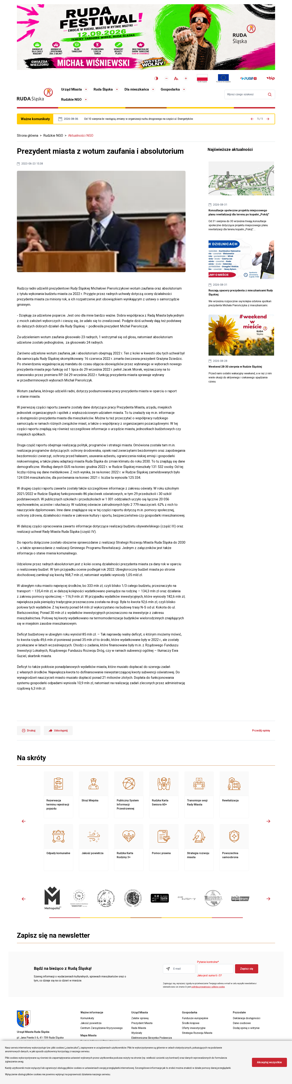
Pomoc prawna (164, 847)
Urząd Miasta (71, 89)
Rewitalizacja (234, 794)
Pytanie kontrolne (208, 962)
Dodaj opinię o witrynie (246, 1028)
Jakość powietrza (93, 847)
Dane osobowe (242, 1023)
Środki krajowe (190, 1023)
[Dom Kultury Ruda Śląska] (187, 898)
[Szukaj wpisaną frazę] (270, 94)
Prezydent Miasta (141, 1023)
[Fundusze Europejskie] (223, 78)
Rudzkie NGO (71, 99)
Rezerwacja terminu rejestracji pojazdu (58, 794)
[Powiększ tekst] (185, 78)
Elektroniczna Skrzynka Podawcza (151, 1037)
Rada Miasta (138, 1028)
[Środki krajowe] (202, 78)
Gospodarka (170, 89)
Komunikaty (87, 1018)
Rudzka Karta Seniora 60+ (164, 794)
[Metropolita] (52, 898)
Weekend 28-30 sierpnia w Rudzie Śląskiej (241, 349)
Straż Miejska (93, 794)
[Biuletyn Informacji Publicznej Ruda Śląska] (270, 78)
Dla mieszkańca (137, 89)
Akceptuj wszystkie (269, 1062)
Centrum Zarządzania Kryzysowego (101, 1028)
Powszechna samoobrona (234, 847)
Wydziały (136, 1033)
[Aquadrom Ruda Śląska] (240, 898)
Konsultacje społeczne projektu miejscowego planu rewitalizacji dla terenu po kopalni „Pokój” (241, 194)
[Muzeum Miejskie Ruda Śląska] (106, 898)
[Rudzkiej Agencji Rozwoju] (79, 898)
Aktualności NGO (80, 135)
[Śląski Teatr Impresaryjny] (160, 898)
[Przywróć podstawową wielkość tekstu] (176, 78)
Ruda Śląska (103, 89)
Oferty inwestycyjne (193, 1028)
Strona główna (27, 135)
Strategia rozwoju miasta (199, 847)
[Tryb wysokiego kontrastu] (156, 78)
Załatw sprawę (140, 1018)
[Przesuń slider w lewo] (23, 821)
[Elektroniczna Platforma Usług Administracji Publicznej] (248, 78)
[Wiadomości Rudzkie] (213, 898)
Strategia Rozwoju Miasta (197, 1033)
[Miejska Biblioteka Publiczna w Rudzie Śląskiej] (133, 898)
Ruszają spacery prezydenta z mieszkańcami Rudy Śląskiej (241, 273)
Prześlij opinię (261, 730)
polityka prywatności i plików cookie (208, 987)
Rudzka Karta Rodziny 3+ (128, 847)
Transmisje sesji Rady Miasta (199, 794)
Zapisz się (246, 968)
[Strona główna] (35, 94)
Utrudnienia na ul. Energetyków (138, 119)
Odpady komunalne (58, 847)
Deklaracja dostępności (246, 1018)
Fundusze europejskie (195, 1018)
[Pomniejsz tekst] (166, 78)
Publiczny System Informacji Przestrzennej (128, 794)
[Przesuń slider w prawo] (268, 821)
